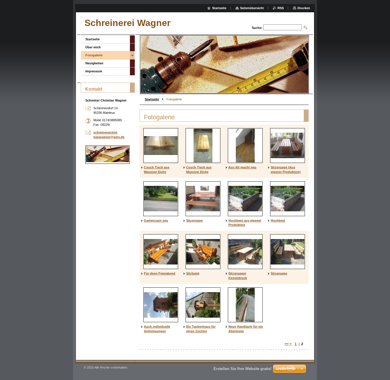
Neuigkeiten (94, 63)
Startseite (152, 99)
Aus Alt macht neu (242, 167)
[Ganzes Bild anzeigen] (161, 145)
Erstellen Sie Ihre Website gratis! (243, 369)
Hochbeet (278, 220)
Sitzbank (192, 273)
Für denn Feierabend (159, 273)
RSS (281, 8)
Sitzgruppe (194, 220)
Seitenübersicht (252, 8)
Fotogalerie (93, 55)
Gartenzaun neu (156, 220)
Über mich (93, 47)
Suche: (257, 27)
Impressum (93, 71)
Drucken (303, 8)
